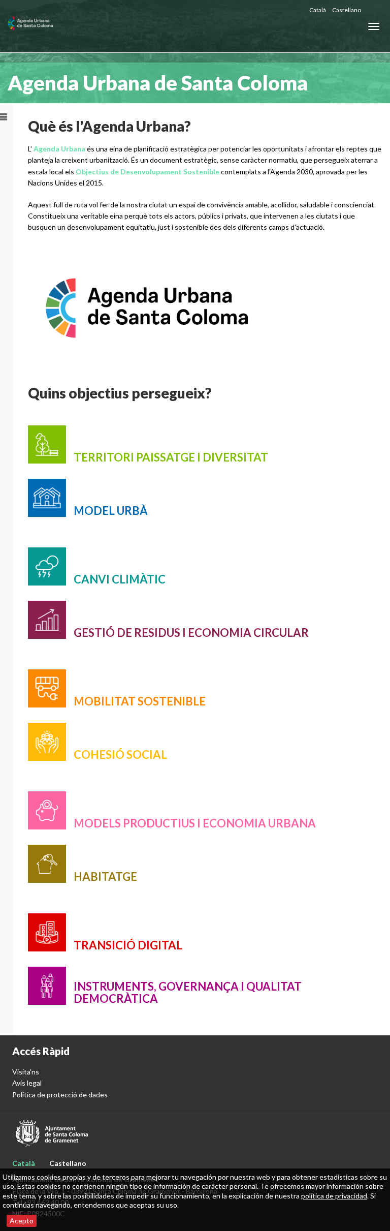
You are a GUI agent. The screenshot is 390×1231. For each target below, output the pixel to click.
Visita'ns (25, 1071)
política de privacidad (334, 1195)
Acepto (22, 1220)
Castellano (346, 10)
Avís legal (27, 1083)
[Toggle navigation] (373, 26)
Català (317, 10)
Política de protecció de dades (60, 1094)
